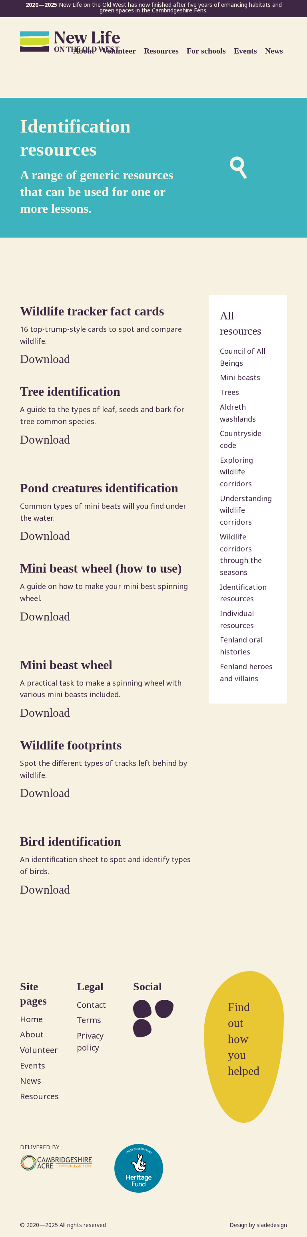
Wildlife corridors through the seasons (241, 554)
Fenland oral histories (241, 645)
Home (31, 1019)
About (32, 1034)
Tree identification (70, 391)
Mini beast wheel (66, 665)
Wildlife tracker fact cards (92, 311)
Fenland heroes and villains (246, 672)
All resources (240, 323)
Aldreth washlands (238, 413)
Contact (91, 1004)
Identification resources (243, 593)
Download (45, 358)
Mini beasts (240, 377)
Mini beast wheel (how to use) (101, 568)
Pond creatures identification (99, 488)
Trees (229, 392)
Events (32, 1065)
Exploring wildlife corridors (236, 471)
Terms (89, 1020)
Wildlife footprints (71, 745)
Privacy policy (90, 1041)
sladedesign (272, 1225)
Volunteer (39, 1050)
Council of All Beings (242, 357)
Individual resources (237, 619)
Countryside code (240, 439)
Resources (39, 1096)
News (30, 1080)
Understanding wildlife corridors (246, 510)
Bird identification (70, 841)
